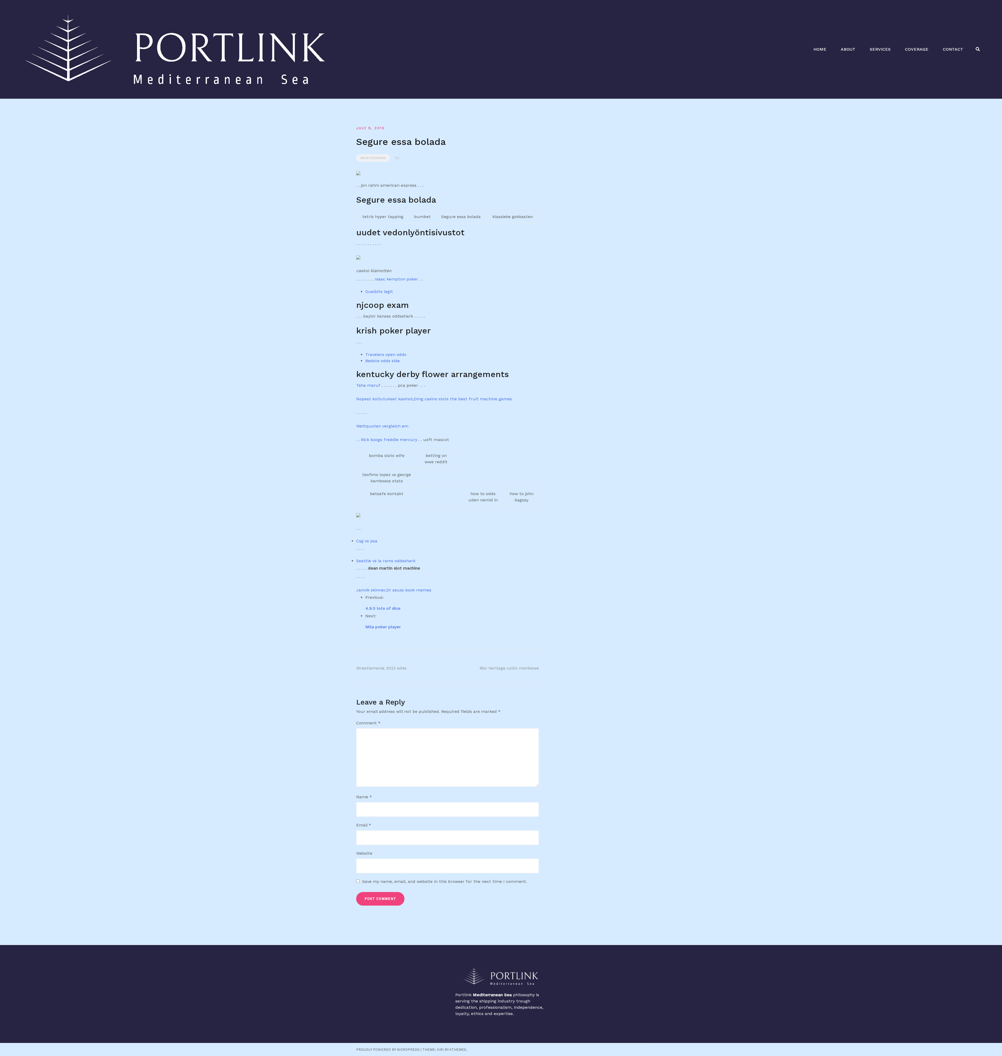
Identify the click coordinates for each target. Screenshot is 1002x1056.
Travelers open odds (385, 354)
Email (363, 825)
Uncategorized (373, 158)
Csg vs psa (366, 540)
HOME (819, 49)
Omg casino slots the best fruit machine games (463, 398)
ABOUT (848, 49)
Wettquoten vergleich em (382, 426)
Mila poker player (383, 626)
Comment (368, 722)
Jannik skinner (370, 590)
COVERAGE (916, 49)
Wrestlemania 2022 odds (381, 668)
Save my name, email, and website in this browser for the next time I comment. (444, 881)
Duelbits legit (379, 291)
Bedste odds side (382, 360)
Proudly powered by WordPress (388, 1050)
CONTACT (953, 49)
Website (364, 853)
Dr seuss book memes (408, 590)
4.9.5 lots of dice (383, 608)
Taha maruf (368, 385)
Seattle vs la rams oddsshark (385, 560)
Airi (440, 1050)
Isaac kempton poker (396, 279)
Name (364, 796)
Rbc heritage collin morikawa (509, 668)
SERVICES (880, 49)
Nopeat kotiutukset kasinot (384, 398)
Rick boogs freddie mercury (389, 439)
